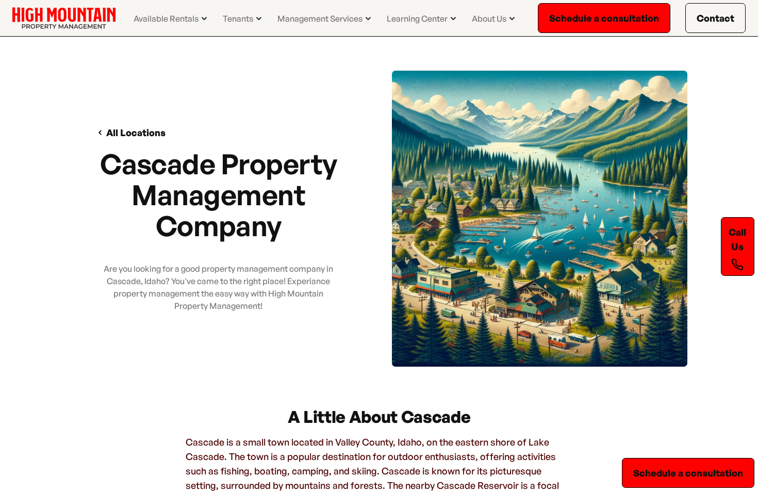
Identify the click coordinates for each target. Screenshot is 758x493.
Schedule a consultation (604, 18)
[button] (171, 18)
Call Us (737, 239)
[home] (64, 18)
